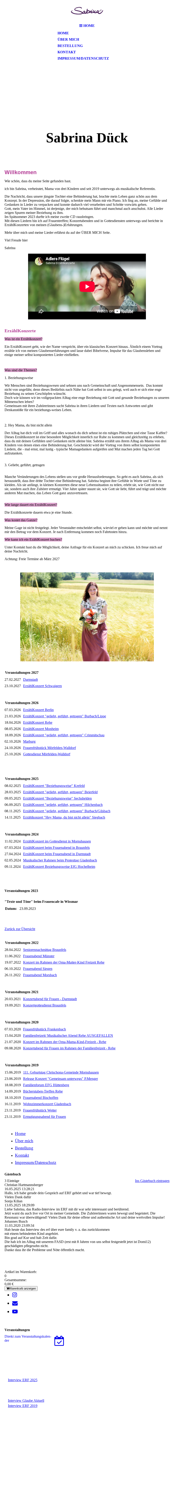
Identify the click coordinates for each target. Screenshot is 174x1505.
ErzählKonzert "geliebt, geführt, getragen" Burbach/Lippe (64, 716)
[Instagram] (14, 1295)
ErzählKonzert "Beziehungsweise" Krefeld (54, 786)
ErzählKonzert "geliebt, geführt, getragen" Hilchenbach (63, 805)
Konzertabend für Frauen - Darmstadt (50, 999)
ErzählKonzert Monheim (41, 729)
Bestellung (70, 46)
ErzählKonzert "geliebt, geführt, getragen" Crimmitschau (63, 735)
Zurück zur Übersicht (20, 929)
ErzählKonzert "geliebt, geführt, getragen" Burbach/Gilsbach (66, 811)
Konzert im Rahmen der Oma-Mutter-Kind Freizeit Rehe (63, 962)
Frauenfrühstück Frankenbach (44, 1029)
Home (63, 33)
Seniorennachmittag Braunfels (44, 950)
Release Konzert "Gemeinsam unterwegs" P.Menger (60, 1079)
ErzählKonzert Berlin (38, 710)
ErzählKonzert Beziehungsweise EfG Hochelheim (59, 866)
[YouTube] (15, 1312)
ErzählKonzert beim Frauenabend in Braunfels (56, 848)
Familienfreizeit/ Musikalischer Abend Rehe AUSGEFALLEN (68, 1035)
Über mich (68, 39)
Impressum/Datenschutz (83, 58)
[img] (87, 10)
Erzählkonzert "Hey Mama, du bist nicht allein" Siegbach (64, 817)
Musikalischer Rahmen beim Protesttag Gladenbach (60, 860)
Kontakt (67, 52)
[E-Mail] (15, 1303)
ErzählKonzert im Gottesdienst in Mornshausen (57, 841)
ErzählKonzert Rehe (37, 722)
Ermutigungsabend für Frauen (44, 1117)
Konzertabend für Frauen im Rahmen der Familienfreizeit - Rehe (69, 1048)
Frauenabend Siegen (37, 969)
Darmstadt (30, 679)
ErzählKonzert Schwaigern (42, 686)
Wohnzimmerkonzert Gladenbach (47, 1104)
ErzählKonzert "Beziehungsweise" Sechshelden (57, 798)
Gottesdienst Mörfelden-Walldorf (46, 754)
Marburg (29, 741)
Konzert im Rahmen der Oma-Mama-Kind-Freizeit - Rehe (64, 1042)
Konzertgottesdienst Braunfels (44, 1005)
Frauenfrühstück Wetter (40, 1110)
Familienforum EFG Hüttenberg (46, 1085)
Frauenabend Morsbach (40, 975)
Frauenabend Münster (38, 956)
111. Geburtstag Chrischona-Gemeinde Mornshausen (61, 1072)
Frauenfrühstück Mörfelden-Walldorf (49, 748)
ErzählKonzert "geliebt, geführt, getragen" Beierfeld (60, 792)
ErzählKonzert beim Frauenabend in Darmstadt (57, 854)
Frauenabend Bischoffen (40, 1098)
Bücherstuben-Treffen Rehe (43, 1091)
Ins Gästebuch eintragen (152, 1181)
